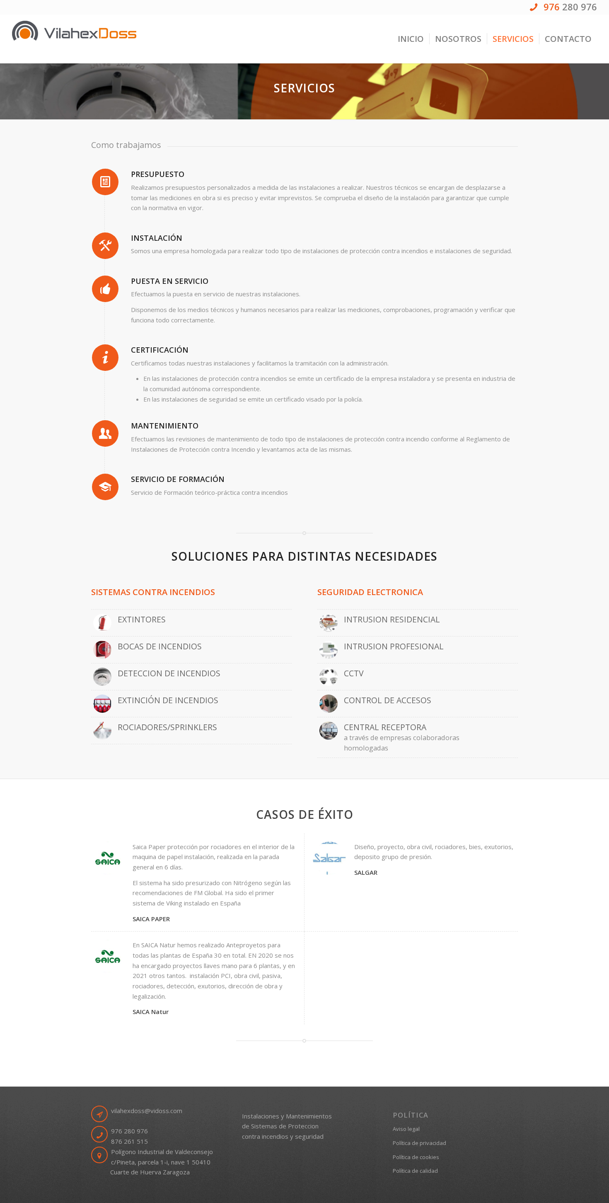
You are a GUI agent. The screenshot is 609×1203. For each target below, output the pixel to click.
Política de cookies (416, 1157)
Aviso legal (406, 1129)
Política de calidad (415, 1170)
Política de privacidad (419, 1143)
